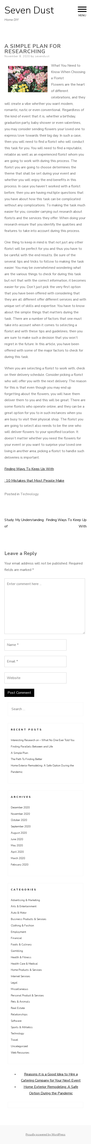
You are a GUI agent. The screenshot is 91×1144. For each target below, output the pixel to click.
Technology (29, 494)
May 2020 (17, 845)
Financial (16, 938)
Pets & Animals (20, 1001)
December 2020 (20, 807)
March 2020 (18, 858)
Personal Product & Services (27, 995)
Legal (14, 982)
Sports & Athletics (22, 1027)
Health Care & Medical (24, 963)
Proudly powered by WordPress (45, 1134)
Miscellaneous (19, 989)
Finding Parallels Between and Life (32, 746)
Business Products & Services (28, 919)
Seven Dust (29, 10)
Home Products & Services (26, 970)
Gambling (17, 951)
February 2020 (19, 864)
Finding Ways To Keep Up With (29, 469)
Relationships (19, 1014)
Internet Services (20, 976)
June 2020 (17, 839)
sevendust (42, 56)
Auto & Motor (19, 912)
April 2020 (17, 852)
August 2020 (19, 833)
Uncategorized (19, 1046)
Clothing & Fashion (22, 925)
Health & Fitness (21, 957)
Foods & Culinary (21, 944)
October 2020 (19, 820)
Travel (14, 1040)
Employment (18, 932)
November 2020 (20, 814)
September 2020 (20, 826)
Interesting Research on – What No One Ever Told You (42, 740)
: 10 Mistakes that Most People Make (34, 480)
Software (16, 1021)
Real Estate (18, 1008)
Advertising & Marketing (25, 900)
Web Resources (20, 1052)
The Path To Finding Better (26, 759)
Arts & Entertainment (23, 906)
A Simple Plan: (20, 753)
